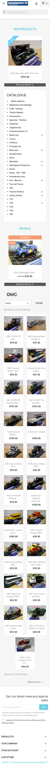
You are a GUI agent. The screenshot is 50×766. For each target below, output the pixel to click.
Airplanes (13, 123)
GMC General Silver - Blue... (13, 465)
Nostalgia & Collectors (19, 165)
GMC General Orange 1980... (36, 531)
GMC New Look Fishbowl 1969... (13, 595)
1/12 (11, 199)
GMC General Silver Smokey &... (36, 337)
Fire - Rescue (15, 180)
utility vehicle (15, 195)
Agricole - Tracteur (18, 120)
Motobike (13, 161)
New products (25, 29)
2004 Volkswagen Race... (25, 272)
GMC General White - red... (13, 369)
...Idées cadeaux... (17, 101)
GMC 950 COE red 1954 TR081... (36, 563)
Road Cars (14, 135)
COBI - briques (16, 108)
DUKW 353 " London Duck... (13, 531)
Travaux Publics (16, 191)
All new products (25, 84)
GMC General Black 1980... (36, 465)
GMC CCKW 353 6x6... (13, 337)
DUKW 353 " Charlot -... (36, 433)
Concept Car (15, 146)
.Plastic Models (16, 112)
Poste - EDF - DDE (17, 172)
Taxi (11, 188)
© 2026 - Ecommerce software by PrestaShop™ (25, 762)
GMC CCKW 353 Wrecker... (13, 497)
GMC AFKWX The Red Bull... (36, 401)
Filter (39, 303)
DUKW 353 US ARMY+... (13, 433)
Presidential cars (17, 176)
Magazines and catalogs (20, 105)
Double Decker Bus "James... (36, 369)
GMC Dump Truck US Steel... (36, 595)
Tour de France (16, 184)
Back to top (35, 682)
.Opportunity (15, 127)
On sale (25, 228)
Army (11, 157)
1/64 (11, 210)
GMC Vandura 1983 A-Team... (13, 627)
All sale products (25, 284)
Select (17, 303)
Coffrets (13, 142)
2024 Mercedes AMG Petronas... (25, 73)
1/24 (11, 206)
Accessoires (15, 116)
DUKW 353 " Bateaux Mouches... (36, 498)
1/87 (11, 214)
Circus (12, 139)
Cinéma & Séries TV (18, 131)
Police (12, 169)
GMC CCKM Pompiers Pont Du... (25, 660)
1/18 (11, 203)
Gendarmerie (15, 154)
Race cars (13, 150)
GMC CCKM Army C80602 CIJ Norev (36, 627)
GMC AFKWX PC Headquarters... (13, 401)
